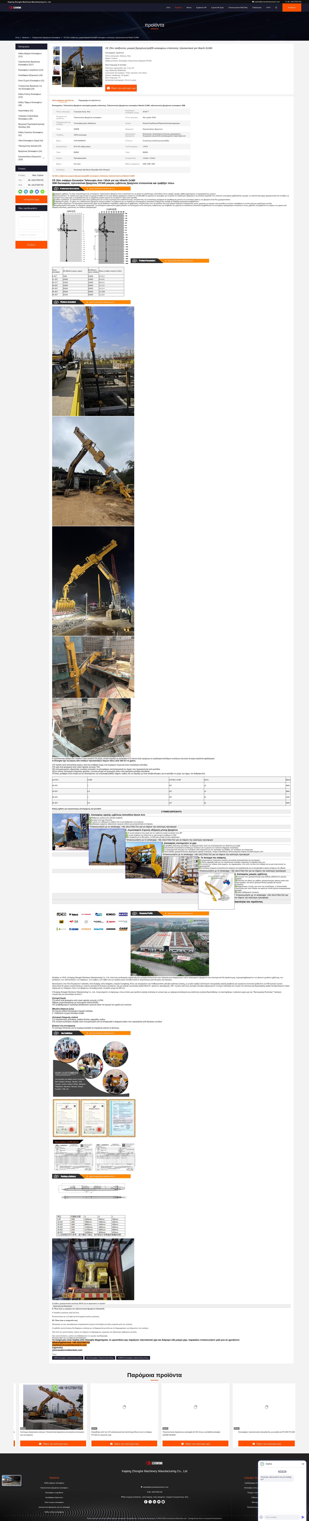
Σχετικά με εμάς (217, 7)
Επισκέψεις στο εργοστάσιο (254, 1488)
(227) (29, 63)
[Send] (303, 1517)
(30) (28, 117)
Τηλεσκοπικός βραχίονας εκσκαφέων (46, 37)
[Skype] (25, 191)
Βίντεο (189, 7)
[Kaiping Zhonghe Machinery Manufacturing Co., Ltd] (15, 7)
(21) (25, 111)
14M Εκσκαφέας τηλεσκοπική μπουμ (68, 1358)
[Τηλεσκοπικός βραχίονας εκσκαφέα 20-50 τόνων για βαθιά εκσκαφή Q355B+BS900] (48, 1407)
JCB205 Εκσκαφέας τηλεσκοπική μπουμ (133, 1358)
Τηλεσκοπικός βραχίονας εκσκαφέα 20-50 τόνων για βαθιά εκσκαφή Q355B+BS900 (43, 1433)
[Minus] (303, 1463)
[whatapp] (31, 191)
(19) (30, 75)
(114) (30, 70)
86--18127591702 (294, 2)
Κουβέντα (291, 7)
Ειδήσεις (255, 1497)
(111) (30, 54)
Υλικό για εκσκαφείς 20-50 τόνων (190, 1432)
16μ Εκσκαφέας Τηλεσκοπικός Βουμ (99, 1358)
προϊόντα (25, 37)
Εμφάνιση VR (201, 7)
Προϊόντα (178, 7)
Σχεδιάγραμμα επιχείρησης (255, 1483)
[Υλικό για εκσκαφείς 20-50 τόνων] (190, 1407)
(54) (31, 125)
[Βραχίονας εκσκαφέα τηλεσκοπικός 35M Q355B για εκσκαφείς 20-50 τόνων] (261, 1407)
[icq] (42, 191)
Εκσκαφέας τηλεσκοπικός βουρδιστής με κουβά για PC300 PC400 (119, 1432)
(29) (30, 103)
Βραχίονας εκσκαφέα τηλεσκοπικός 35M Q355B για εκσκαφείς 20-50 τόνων (261, 1432)
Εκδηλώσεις (257, 7)
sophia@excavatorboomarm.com (267, 2)
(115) (29, 95)
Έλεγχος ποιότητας (254, 1493)
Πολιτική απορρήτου (255, 1507)
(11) (31, 81)
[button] (56, 84)
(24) (30, 87)
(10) (29, 146)
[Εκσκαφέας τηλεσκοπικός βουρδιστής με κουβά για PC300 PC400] (119, 1407)
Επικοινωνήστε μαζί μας (238, 7)
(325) (29, 158)
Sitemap (255, 1502)
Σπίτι (168, 7)
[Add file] (261, 1517)
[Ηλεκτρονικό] (37, 191)
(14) (30, 141)
